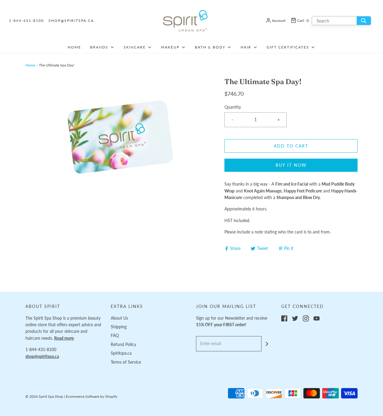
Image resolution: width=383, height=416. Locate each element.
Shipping (119, 326)
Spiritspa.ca (121, 353)
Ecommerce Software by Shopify (91, 396)
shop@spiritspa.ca (71, 20)
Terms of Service (126, 362)
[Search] (364, 20)
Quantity (232, 107)
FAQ (115, 335)
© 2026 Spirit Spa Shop (44, 396)
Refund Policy (123, 344)
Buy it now (291, 165)
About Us (119, 318)
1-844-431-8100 (26, 20)
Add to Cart (291, 145)
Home (74, 47)
